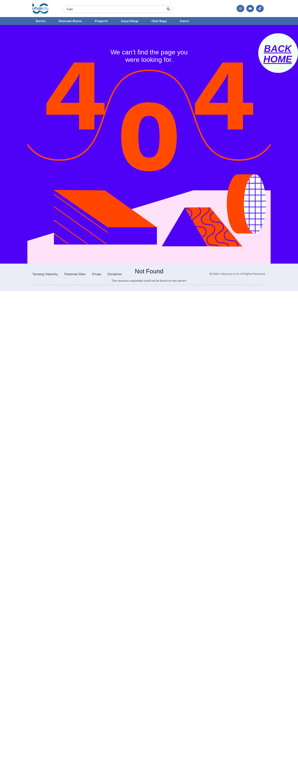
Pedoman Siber (75, 274)
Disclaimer (114, 274)
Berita (41, 21)
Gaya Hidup (129, 21)
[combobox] (114, 9)
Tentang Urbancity (45, 274)
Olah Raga (159, 21)
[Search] (168, 9)
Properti (101, 21)
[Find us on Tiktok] (260, 8)
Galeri (184, 21)
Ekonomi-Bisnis (70, 21)
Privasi (96, 274)
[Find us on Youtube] (250, 8)
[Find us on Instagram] (240, 8)
